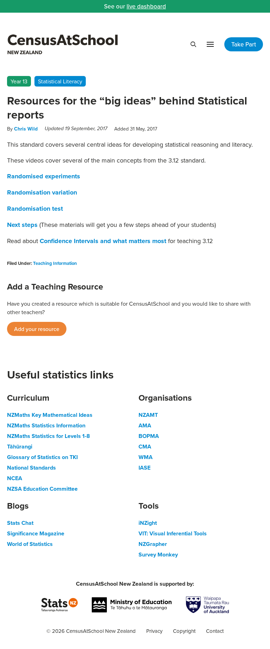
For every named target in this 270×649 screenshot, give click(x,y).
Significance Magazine (35, 533)
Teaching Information (55, 263)
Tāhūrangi (19, 447)
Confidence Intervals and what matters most (104, 241)
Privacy (154, 631)
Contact (215, 631)
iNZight (148, 523)
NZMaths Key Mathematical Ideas (49, 415)
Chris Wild (26, 128)
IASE (144, 468)
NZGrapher (153, 544)
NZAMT (148, 415)
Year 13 (19, 81)
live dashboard (146, 6)
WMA (146, 457)
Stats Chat (20, 523)
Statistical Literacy (60, 81)
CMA (145, 447)
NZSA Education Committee (42, 489)
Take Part (243, 44)
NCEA (14, 478)
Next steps (22, 224)
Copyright (184, 631)
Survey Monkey (158, 555)
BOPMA (149, 436)
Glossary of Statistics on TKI (42, 457)
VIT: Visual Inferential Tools (173, 533)
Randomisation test (35, 208)
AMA (145, 425)
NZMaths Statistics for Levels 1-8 (48, 436)
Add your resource (36, 329)
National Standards (31, 468)
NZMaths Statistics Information (46, 425)
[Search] (193, 44)
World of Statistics (30, 544)
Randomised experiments (43, 176)
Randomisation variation (42, 192)
